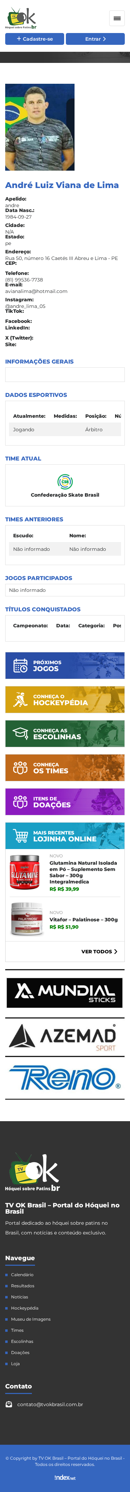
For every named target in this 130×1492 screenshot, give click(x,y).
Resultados (22, 1286)
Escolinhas (22, 1341)
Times (17, 1330)
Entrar (93, 39)
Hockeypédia (24, 1308)
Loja (15, 1364)
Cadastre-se (38, 39)
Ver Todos (96, 951)
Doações (20, 1353)
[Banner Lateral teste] (65, 1098)
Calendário (22, 1275)
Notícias (19, 1297)
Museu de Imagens (31, 1319)
